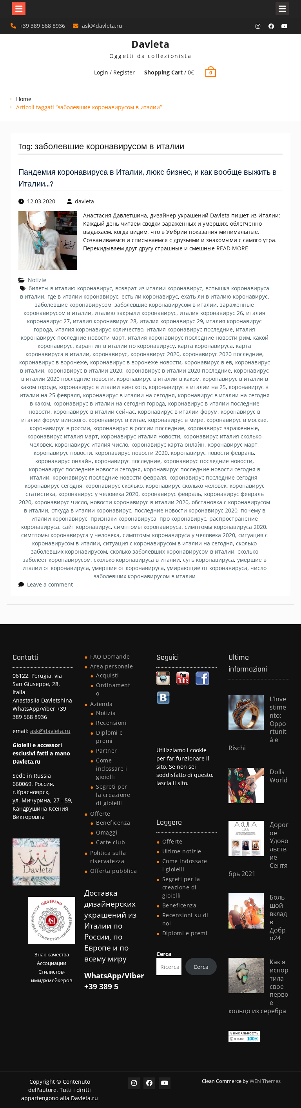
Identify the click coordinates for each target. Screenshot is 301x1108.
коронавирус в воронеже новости (135, 362)
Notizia (106, 713)
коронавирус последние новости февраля (109, 477)
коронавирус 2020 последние (222, 354)
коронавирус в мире (175, 420)
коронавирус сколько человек (186, 485)
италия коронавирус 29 (171, 321)
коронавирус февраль (171, 494)
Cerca (163, 954)
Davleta (150, 44)
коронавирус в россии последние (138, 428)
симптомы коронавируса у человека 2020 (179, 535)
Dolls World (279, 776)
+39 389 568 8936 (42, 25)
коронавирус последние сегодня (213, 477)
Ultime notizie (181, 851)
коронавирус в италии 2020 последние (178, 370)
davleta (84, 201)
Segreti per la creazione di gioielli (113, 795)
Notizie (37, 280)
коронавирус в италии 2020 (84, 370)
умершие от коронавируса (128, 568)
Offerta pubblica (113, 870)
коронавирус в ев (208, 362)
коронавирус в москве (237, 420)
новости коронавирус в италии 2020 (139, 502)
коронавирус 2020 (155, 354)
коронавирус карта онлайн (168, 444)
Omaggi (107, 832)
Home (23, 99)
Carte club (110, 842)
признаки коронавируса (123, 518)
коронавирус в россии (60, 428)
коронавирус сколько (114, 485)
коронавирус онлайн (63, 461)
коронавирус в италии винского (102, 387)
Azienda (101, 704)
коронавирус (109, 354)
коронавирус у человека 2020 (98, 494)
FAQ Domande (110, 656)
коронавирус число (60, 502)
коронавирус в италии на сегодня (129, 395)
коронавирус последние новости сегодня (85, 469)
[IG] (258, 26)
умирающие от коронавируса (207, 568)
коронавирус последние (127, 461)
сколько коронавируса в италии (137, 559)
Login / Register (114, 72)
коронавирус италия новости (140, 436)
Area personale (111, 666)
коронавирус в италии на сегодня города (109, 403)
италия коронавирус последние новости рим (189, 337)
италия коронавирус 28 (104, 321)
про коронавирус (183, 518)
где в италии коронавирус (82, 296)
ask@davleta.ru (102, 25)
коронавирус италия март (62, 436)
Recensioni (111, 722)
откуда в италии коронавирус (91, 510)
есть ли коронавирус (149, 296)
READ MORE (232, 248)
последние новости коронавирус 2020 (186, 510)
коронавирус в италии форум (178, 411)
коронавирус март (232, 444)
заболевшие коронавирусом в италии (165, 304)
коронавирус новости (63, 452)
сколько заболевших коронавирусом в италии (172, 551)
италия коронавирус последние (190, 329)
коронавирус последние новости (207, 461)
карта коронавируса (205, 345)
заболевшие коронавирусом (73, 304)
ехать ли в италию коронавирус (224, 296)
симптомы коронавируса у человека (70, 535)
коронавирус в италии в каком (158, 378)
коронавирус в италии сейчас (94, 411)
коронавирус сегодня (53, 485)
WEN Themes (265, 1080)
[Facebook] (271, 26)
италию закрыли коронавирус (135, 313)
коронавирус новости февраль (212, 452)
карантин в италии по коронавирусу (125, 345)
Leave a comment (50, 584)
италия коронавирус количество (99, 329)
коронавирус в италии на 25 (187, 387)
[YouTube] (284, 26)
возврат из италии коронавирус (158, 288)
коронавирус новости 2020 (131, 452)
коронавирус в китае (117, 420)
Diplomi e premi (185, 933)
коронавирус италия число (91, 444)
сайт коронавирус (86, 526)
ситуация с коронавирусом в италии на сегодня (168, 543)
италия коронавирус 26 (211, 313)
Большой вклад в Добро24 (278, 917)
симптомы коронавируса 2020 (225, 526)
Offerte (100, 813)
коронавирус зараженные (222, 428)
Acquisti (107, 675)
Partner (106, 750)
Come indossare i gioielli (111, 768)
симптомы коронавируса (147, 526)
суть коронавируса (208, 559)
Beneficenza (113, 822)
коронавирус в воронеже (53, 362)
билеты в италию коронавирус (70, 288)
